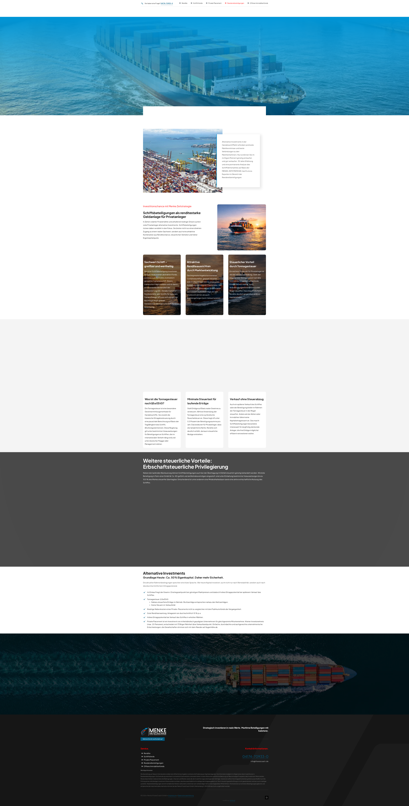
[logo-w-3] (153, 728)
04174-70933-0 (255, 756)
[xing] (266, 797)
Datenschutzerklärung (186, 795)
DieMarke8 (232, 800)
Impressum (172, 795)
